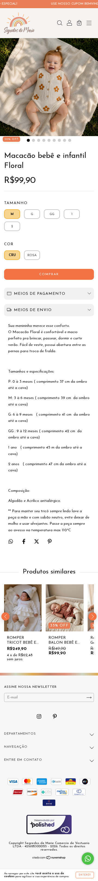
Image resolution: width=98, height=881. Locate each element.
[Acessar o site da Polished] (49, 834)
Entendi (85, 875)
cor (9, 244)
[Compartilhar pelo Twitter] (37, 542)
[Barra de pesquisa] (59, 24)
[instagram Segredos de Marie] (39, 717)
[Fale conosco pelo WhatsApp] (88, 858)
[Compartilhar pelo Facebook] (24, 542)
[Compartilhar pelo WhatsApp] (10, 541)
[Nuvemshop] (49, 859)
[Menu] (89, 24)
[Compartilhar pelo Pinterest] (49, 542)
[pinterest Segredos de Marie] (55, 717)
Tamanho (15, 203)
